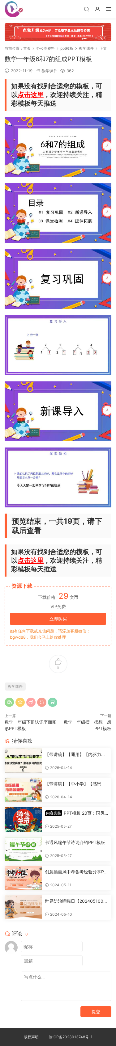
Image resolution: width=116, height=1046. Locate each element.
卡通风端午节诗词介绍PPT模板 (75, 842)
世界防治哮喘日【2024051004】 (74, 901)
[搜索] (86, 9)
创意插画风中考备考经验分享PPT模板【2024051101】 (76, 872)
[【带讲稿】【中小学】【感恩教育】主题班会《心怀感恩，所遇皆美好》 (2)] (23, 790)
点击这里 (31, 95)
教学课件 (49, 70)
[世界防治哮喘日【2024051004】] (23, 907)
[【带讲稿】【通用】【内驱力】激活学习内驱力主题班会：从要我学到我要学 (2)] (23, 760)
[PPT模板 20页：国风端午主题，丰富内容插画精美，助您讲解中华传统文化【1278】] (23, 819)
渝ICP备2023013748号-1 (70, 1037)
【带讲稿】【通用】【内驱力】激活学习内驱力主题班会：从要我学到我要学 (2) (75, 755)
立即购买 (58, 618)
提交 (96, 1011)
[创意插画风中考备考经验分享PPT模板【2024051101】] (23, 878)
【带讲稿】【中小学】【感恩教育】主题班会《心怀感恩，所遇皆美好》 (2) (75, 784)
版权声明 (31, 1037)
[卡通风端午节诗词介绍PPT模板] (23, 848)
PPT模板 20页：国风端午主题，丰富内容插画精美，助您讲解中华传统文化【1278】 (76, 813)
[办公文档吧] (14, 9)
